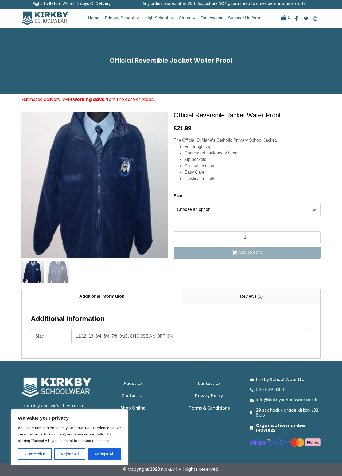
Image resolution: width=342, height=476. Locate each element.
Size (178, 195)
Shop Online (133, 408)
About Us (133, 383)
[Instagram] (315, 18)
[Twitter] (305, 18)
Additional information (102, 296)
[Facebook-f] (296, 18)
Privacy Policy (209, 396)
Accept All (104, 454)
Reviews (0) (251, 296)
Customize (35, 454)
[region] (69, 437)
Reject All (70, 454)
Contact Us (133, 396)
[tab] (101, 296)
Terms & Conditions (209, 408)
